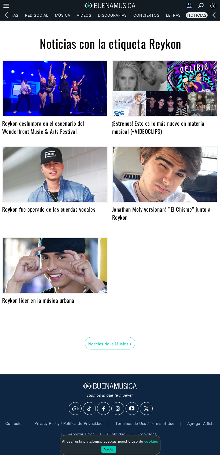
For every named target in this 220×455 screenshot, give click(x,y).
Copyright (147, 434)
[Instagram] (118, 408)
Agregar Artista (201, 423)
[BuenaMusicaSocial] (75, 408)
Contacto (13, 423)
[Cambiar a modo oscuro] (213, 6)
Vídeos (84, 15)
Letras (173, 15)
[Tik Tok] (89, 408)
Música (62, 15)
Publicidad (116, 434)
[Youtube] (132, 408)
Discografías (112, 15)
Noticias (196, 15)
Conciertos (146, 15)
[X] (146, 408)
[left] (6, 15)
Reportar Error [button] (81, 434)
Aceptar (109, 449)
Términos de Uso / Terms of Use (144, 423)
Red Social (36, 15)
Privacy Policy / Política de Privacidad (68, 423)
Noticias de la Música (110, 343)
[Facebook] (103, 408)
